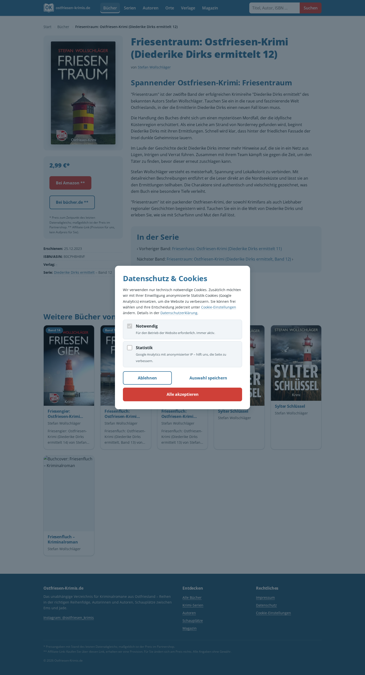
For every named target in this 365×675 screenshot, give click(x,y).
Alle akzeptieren (183, 394)
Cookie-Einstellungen (218, 307)
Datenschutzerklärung (178, 312)
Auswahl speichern (208, 378)
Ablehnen (147, 378)
